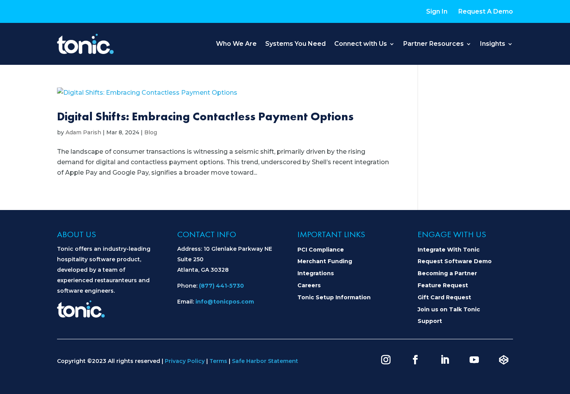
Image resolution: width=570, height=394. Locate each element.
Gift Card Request (444, 297)
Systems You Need (295, 43)
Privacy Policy (185, 361)
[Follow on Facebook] (415, 360)
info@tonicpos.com (224, 301)
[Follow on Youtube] (474, 360)
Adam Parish (83, 132)
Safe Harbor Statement (265, 361)
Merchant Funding (324, 261)
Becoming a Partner (447, 273)
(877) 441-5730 (221, 285)
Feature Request (443, 285)
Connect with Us (360, 43)
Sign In (436, 11)
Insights (492, 43)
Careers (309, 285)
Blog (150, 132)
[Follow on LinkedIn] (444, 360)
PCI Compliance (320, 249)
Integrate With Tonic (449, 249)
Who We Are (236, 43)
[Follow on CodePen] (503, 360)
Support (430, 321)
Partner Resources (433, 43)
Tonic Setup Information (334, 297)
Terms (218, 361)
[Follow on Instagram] (386, 360)
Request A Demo (485, 11)
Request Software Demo (455, 261)
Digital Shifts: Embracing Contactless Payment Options (205, 116)
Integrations (315, 273)
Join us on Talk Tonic (449, 309)
